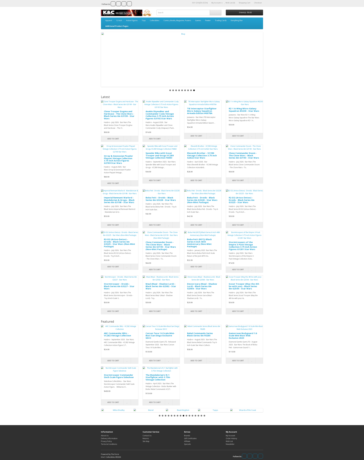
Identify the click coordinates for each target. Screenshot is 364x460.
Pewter (208, 20)
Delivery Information (109, 438)
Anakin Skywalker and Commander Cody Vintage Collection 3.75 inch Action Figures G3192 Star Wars (160, 115)
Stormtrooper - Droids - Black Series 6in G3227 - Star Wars (119, 286)
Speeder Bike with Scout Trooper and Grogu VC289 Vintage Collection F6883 (160, 155)
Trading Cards (221, 20)
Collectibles (154, 20)
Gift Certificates (190, 438)
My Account (230, 435)
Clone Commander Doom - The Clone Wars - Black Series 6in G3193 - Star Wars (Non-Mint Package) (161, 246)
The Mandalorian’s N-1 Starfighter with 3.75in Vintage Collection (158, 377)
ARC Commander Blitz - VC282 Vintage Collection (117, 334)
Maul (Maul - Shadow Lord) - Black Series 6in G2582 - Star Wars (161, 286)
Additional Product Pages (116, 26)
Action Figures (131, 20)
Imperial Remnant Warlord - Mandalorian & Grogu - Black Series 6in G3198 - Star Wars (119, 200)
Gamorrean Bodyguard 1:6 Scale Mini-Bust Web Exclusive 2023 (243, 335)
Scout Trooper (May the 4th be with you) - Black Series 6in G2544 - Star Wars (244, 286)
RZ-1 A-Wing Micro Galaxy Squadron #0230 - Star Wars (244, 109)
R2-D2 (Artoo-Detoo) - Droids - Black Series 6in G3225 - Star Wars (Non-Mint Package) (119, 243)
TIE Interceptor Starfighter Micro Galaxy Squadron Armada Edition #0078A (202, 111)
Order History (231, 438)
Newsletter (230, 444)
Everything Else (237, 20)
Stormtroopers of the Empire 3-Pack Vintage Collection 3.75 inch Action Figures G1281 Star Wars (243, 246)
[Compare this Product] (134, 139)
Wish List (229, 441)
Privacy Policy (106, 441)
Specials (187, 444)
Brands (187, 435)
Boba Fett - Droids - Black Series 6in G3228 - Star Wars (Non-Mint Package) (202, 200)
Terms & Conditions (109, 444)
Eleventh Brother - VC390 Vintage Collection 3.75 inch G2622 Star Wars (202, 155)
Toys (144, 20)
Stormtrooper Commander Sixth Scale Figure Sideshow (119, 376)
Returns (146, 438)
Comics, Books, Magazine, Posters (177, 20)
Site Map (146, 441)
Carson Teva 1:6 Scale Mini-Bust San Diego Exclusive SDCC (160, 335)
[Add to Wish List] (127, 139)
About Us (104, 435)
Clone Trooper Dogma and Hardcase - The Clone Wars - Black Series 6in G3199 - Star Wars (119, 115)
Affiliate (187, 441)
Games (198, 20)
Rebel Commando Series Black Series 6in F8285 (200, 334)
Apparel (108, 20)
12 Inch (119, 20)
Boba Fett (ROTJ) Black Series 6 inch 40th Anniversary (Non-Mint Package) (199, 243)
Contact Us (147, 435)
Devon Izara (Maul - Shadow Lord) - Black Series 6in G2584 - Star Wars (202, 286)
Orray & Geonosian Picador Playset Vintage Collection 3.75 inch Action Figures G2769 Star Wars (118, 159)
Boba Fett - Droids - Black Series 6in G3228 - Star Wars (161, 198)
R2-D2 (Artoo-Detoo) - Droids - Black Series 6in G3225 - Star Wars (241, 200)
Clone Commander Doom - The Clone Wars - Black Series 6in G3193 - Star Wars (244, 155)
